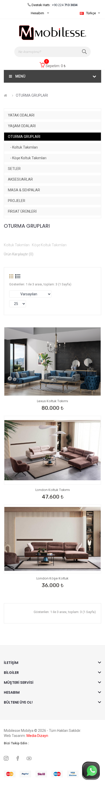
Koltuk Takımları (17, 245)
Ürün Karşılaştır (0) (18, 254)
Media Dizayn (37, 736)
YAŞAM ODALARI (22, 126)
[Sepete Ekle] (50, 388)
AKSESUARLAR (20, 179)
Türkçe (91, 13)
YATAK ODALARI (21, 115)
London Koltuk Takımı (52, 489)
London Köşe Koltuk (52, 578)
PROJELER (16, 201)
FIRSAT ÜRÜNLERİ (22, 211)
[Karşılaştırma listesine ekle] (38, 388)
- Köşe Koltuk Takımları (27, 158)
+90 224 (64, 5)
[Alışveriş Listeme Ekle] (27, 388)
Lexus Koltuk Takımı (52, 401)
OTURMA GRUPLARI (32, 95)
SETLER (14, 169)
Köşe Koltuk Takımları (49, 245)
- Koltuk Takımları (23, 147)
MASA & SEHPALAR (24, 190)
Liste (17, 276)
